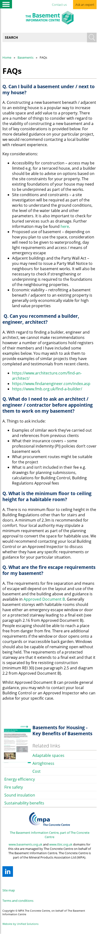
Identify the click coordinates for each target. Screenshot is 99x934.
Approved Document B (44, 599)
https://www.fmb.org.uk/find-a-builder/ (47, 389)
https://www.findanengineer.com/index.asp (51, 383)
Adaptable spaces (48, 755)
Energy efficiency (19, 779)
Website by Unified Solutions (20, 924)
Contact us (59, 4)
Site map (8, 890)
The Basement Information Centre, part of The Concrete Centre (49, 834)
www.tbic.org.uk (60, 844)
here (65, 226)
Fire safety (13, 787)
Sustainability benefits (24, 803)
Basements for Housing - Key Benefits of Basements (62, 730)
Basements (25, 57)
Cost (36, 771)
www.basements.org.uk (25, 844)
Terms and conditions (17, 900)
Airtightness (43, 763)
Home (6, 57)
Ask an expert (84, 4)
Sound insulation (19, 795)
